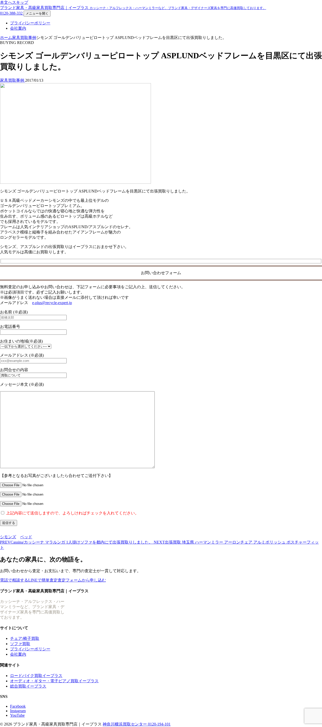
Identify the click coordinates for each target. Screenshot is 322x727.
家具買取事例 (24, 37)
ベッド (26, 537)
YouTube (17, 715)
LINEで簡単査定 (43, 580)
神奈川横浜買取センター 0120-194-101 (137, 724)
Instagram (18, 711)
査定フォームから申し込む (82, 580)
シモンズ (8, 537)
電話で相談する (14, 580)
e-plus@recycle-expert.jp (52, 303)
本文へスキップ (14, 2)
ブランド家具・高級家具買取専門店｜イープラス (133, 8)
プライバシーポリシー (30, 23)
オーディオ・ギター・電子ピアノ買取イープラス (54, 681)
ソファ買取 (20, 644)
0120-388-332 (12, 13)
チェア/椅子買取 (24, 638)
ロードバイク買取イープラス (36, 675)
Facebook (18, 706)
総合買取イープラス (28, 686)
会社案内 (18, 28)
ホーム (6, 37)
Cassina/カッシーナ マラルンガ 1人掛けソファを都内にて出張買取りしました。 (77, 542)
